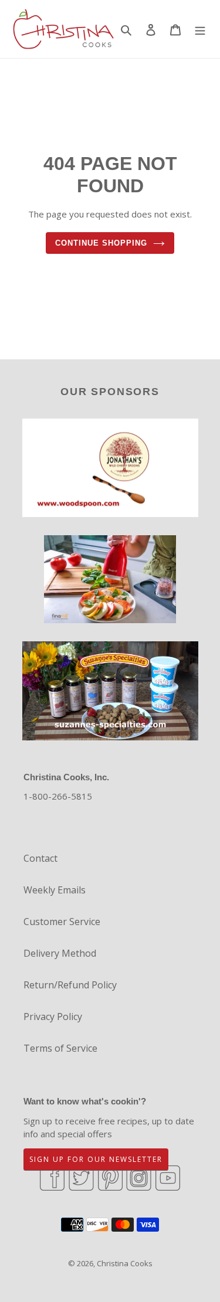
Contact (40, 858)
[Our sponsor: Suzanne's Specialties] (110, 692)
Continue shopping (101, 243)
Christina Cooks (125, 1263)
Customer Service (61, 921)
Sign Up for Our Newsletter (96, 1159)
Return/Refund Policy (70, 984)
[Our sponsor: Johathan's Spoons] (110, 470)
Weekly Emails (54, 889)
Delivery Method (59, 953)
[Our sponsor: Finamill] (110, 581)
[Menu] (200, 29)
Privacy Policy (52, 1016)
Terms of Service (60, 1048)
